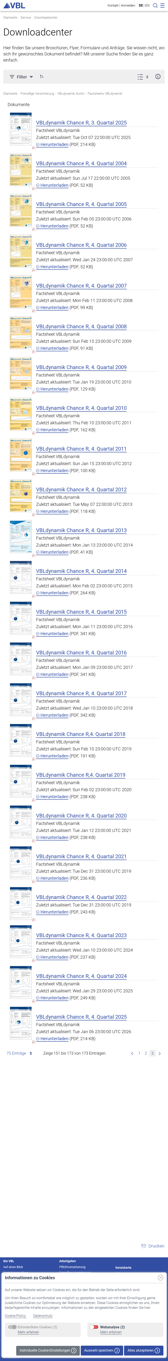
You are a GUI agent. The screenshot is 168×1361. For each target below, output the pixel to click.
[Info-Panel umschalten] (157, 76)
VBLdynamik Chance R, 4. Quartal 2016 (81, 653)
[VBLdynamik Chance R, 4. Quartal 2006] (21, 251)
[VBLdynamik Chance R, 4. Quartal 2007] (21, 291)
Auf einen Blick (13, 1267)
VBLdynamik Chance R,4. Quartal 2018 (80, 734)
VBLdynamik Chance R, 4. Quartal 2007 (81, 286)
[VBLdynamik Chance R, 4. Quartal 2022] (21, 903)
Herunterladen (53, 144)
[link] (160, 1053)
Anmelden (128, 5)
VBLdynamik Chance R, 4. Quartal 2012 (81, 490)
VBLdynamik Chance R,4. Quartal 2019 (80, 775)
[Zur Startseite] (14, 5)
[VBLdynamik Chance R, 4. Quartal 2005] (21, 210)
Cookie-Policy (16, 1316)
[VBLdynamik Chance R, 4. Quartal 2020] (21, 821)
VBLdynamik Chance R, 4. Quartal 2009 (81, 367)
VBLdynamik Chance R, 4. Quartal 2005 (81, 204)
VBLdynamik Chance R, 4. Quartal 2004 (81, 163)
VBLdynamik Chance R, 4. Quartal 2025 (81, 1017)
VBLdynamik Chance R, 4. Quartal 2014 (81, 571)
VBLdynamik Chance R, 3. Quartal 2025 (81, 123)
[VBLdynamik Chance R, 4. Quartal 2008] (21, 332)
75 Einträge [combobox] (16, 1053)
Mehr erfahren (28, 1332)
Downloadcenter (46, 18)
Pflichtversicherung (72, 1267)
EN (147, 5)
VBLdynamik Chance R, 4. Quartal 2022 (81, 897)
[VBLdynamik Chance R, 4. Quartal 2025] (21, 1022)
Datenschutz (42, 1316)
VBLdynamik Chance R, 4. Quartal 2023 (81, 935)
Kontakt (113, 5)
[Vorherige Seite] (132, 1053)
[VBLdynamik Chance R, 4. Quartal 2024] (21, 982)
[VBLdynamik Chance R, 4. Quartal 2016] (21, 658)
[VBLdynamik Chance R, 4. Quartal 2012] (21, 495)
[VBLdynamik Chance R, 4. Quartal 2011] (21, 454)
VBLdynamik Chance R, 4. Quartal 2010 (81, 408)
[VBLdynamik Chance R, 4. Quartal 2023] (21, 941)
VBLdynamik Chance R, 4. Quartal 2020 (81, 816)
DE (141, 5)
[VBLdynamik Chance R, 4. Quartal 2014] (21, 577)
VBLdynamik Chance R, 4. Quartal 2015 (81, 612)
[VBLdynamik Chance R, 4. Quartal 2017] (21, 699)
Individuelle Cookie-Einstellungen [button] (45, 1350)
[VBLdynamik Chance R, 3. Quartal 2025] (21, 128)
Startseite (10, 18)
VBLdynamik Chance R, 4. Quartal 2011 (81, 449)
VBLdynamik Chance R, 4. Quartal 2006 (81, 245)
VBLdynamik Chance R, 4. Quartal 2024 (81, 976)
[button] (41, 76)
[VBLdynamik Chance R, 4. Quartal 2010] (21, 414)
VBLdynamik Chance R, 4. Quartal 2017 (81, 693)
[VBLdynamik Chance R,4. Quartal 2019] (21, 781)
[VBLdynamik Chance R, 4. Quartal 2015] (21, 617)
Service (26, 18)
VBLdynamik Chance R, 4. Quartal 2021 (81, 856)
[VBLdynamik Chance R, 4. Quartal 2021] (21, 862)
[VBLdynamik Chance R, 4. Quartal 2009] (21, 373)
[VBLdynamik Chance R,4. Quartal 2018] (21, 740)
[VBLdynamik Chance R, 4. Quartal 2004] (21, 169)
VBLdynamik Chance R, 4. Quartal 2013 (81, 530)
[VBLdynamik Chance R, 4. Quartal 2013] (21, 536)
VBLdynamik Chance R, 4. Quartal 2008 (81, 326)
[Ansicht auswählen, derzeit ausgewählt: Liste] (144, 76)
